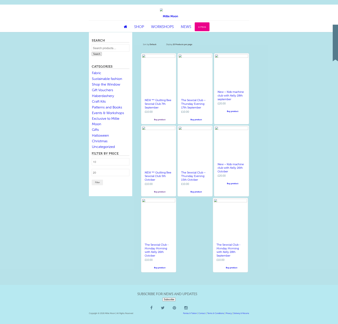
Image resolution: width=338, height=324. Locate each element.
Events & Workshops (108, 113)
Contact (202, 313)
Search (96, 54)
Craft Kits (99, 101)
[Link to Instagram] (335, 53)
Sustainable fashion (107, 79)
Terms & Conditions (215, 313)
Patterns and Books (107, 107)
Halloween (100, 135)
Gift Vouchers (102, 90)
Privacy (229, 313)
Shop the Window (106, 84)
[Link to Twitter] (335, 42)
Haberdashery (103, 96)
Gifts (95, 129)
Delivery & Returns (241, 313)
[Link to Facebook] (335, 37)
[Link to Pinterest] (335, 48)
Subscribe (169, 299)
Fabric (96, 73)
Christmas (100, 141)
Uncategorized (103, 147)
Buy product (159, 120)
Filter (97, 182)
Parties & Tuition (190, 313)
